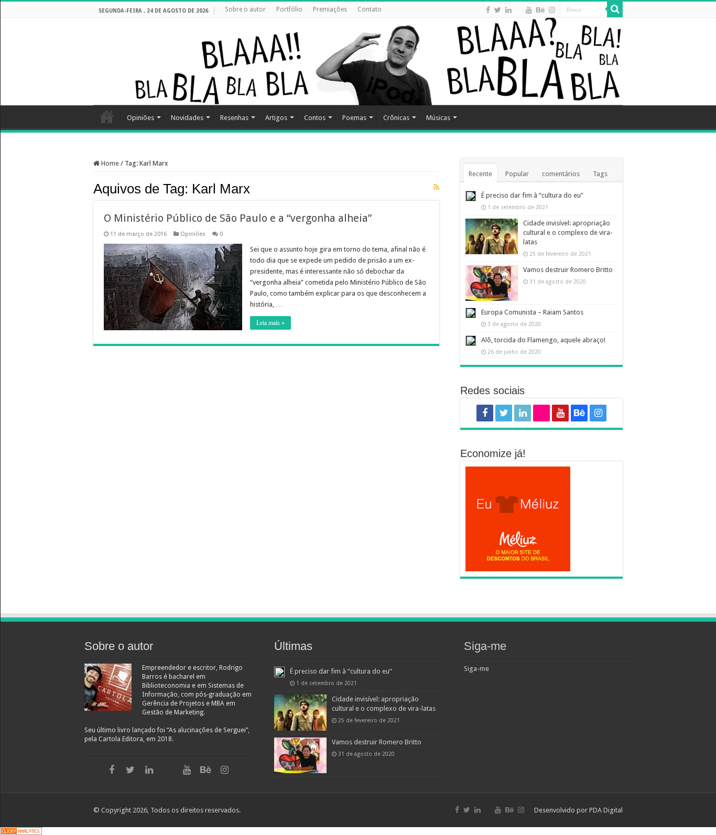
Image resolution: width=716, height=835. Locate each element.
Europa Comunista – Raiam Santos (532, 312)
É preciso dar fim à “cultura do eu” (532, 195)
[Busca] (615, 9)
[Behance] (540, 10)
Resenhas (234, 118)
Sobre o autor (245, 9)
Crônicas (396, 118)
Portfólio (289, 9)
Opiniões (140, 118)
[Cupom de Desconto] (541, 519)
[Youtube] (529, 10)
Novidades (187, 118)
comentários (561, 174)
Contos (315, 118)
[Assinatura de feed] (436, 187)
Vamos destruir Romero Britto (568, 270)
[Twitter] (497, 10)
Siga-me (485, 646)
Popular (517, 174)
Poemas (354, 118)
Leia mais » (270, 323)
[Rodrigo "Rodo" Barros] (358, 61)
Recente (480, 174)
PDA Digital (606, 810)
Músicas (438, 118)
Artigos (276, 118)
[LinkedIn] (508, 10)
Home (107, 116)
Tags (600, 174)
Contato (369, 9)
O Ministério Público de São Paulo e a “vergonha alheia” (238, 218)
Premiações (330, 9)
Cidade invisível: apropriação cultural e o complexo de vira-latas (568, 232)
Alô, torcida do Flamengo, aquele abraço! (543, 340)
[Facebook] (488, 10)
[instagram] (552, 10)
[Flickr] (519, 10)
